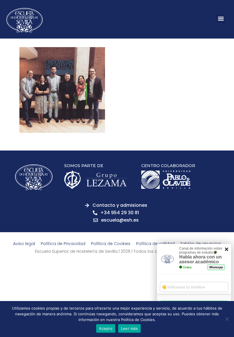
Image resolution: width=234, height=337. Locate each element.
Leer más (129, 328)
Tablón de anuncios (200, 243)
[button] (220, 18)
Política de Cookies (110, 243)
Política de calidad (155, 243)
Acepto (105, 328)
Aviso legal (24, 243)
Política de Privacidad (63, 243)
